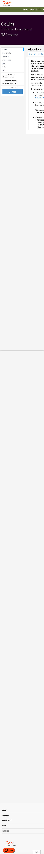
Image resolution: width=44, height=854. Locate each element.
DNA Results (6, 53)
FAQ (3, 70)
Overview (32, 54)
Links (4, 67)
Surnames (6, 56)
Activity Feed (6, 60)
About (4, 49)
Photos (4, 63)
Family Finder (35, 9)
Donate (12, 91)
